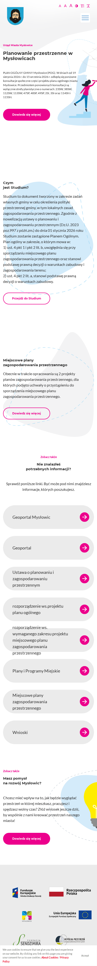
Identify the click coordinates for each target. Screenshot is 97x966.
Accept (85, 955)
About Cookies (49, 957)
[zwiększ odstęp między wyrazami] (88, 5)
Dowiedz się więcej (26, 114)
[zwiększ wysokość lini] (82, 5)
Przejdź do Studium (26, 298)
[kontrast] (76, 5)
